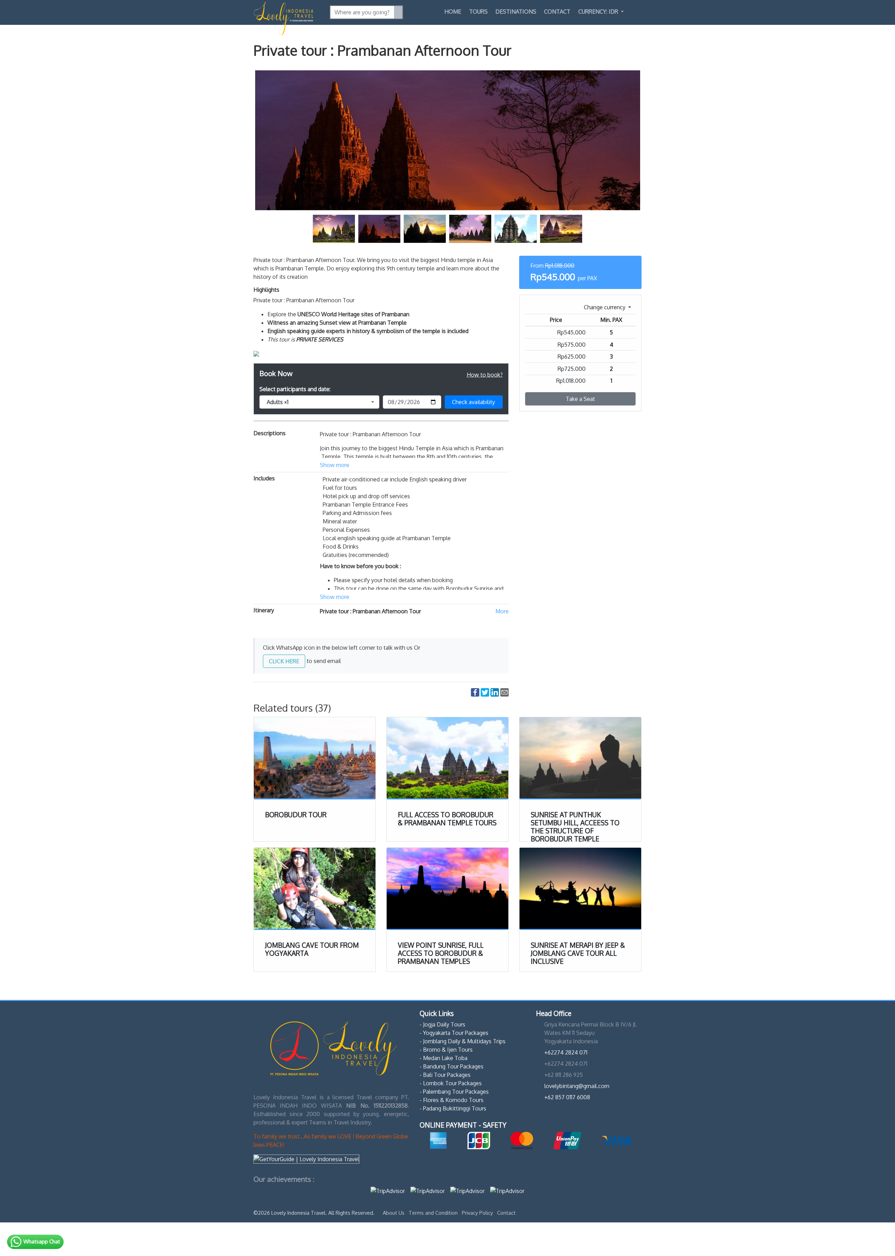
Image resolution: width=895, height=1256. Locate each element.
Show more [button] (334, 464)
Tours (478, 11)
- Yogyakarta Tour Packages (454, 1032)
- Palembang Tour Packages (454, 1091)
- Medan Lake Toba (443, 1057)
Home (452, 11)
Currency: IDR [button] (599, 11)
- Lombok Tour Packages (451, 1083)
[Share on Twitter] (485, 692)
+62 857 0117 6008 (567, 1097)
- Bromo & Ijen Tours (446, 1049)
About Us (394, 1212)
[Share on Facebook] (475, 692)
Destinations (515, 11)
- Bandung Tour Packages (452, 1066)
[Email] (504, 692)
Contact (557, 11)
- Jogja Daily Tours (442, 1024)
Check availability (473, 401)
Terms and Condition (434, 1212)
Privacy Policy (478, 1212)
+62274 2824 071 (565, 1052)
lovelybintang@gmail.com (576, 1085)
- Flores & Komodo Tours (452, 1099)
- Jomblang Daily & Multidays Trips (463, 1041)
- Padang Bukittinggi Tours (453, 1108)
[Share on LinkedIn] (495, 692)
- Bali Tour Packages (445, 1074)
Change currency (605, 307)
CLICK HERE (284, 661)
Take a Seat (580, 398)
